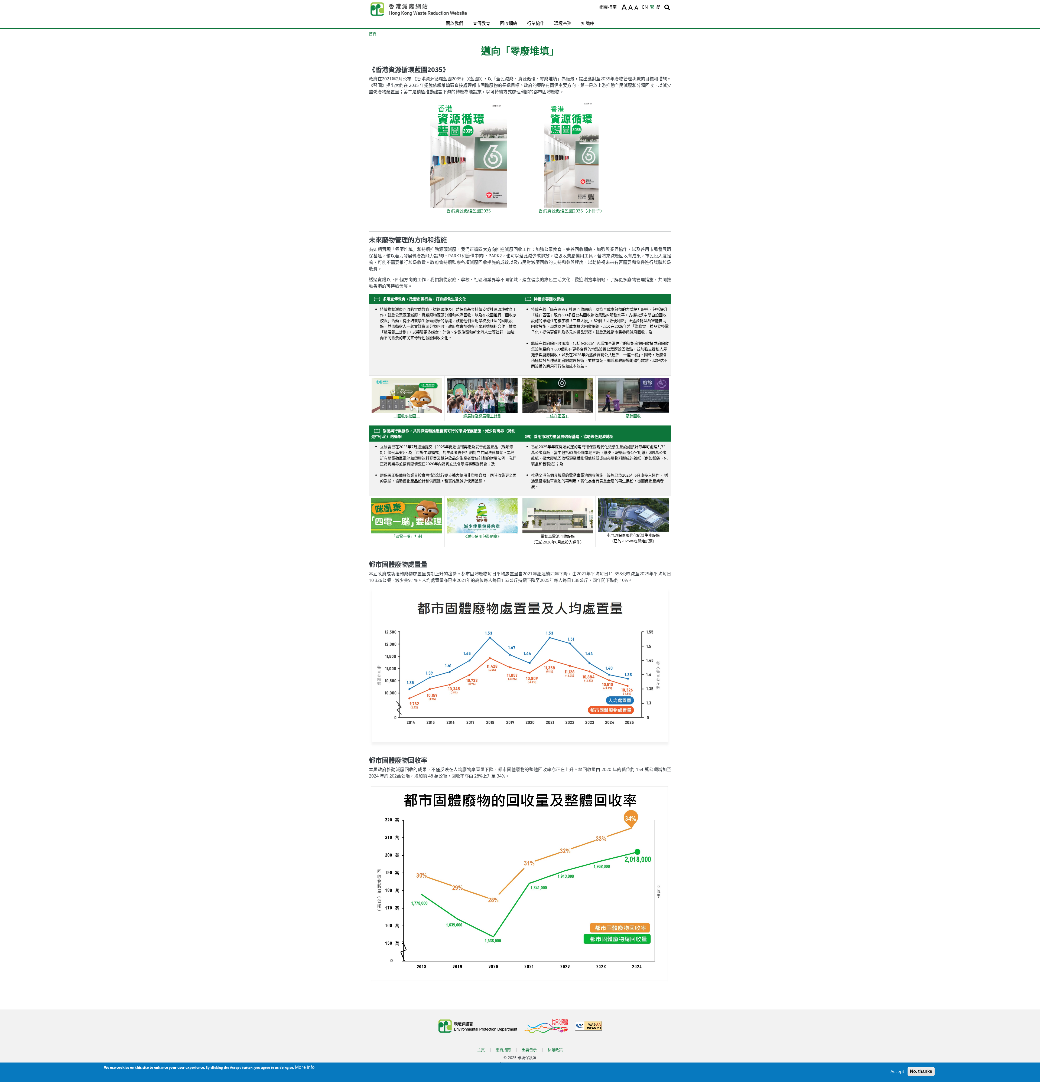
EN (645, 7)
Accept (897, 1071)
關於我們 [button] (454, 23)
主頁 (481, 1049)
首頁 (372, 33)
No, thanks (921, 1071)
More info (305, 1067)
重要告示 (529, 1049)
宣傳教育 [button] (481, 23)
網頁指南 (608, 7)
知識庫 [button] (587, 23)
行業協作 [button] (535, 23)
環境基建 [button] (562, 23)
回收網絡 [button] (508, 23)
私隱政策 (555, 1049)
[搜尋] (667, 7)
